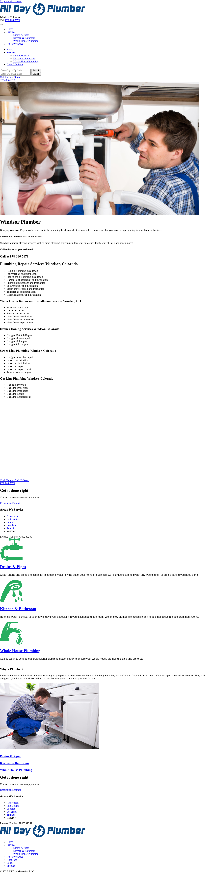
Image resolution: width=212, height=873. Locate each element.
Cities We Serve (15, 43)
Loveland (12, 525)
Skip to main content (11, 1)
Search (36, 70)
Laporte (11, 522)
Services (11, 32)
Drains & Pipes (21, 35)
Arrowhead (13, 516)
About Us (12, 859)
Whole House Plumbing (25, 40)
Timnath (11, 528)
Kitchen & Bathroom (24, 37)
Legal (10, 862)
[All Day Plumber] (42, 14)
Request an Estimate (10, 503)
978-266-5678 (12, 20)
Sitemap (11, 865)
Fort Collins (13, 519)
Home (10, 29)
